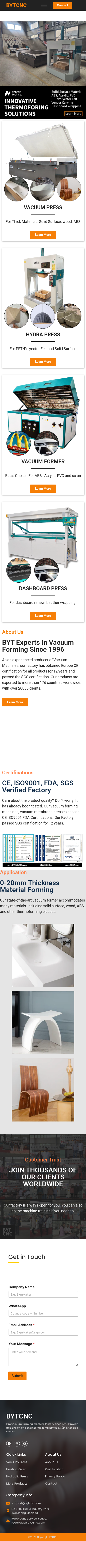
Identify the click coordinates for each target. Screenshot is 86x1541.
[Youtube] (25, 1444)
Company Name (22, 1287)
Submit (17, 1376)
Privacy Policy (55, 1476)
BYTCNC (16, 5)
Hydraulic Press (17, 1476)
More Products (16, 1484)
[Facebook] (9, 1444)
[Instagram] (17, 1444)
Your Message (22, 1344)
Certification (54, 1469)
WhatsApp (17, 1306)
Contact (51, 1484)
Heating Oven (16, 1469)
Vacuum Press (16, 1462)
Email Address (22, 1325)
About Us (51, 1462)
